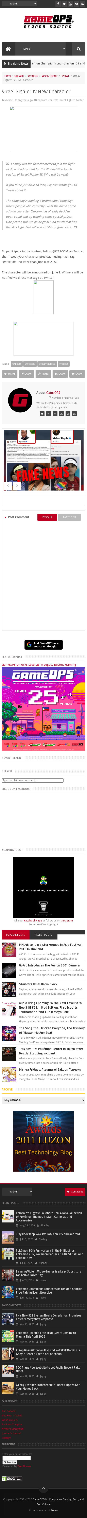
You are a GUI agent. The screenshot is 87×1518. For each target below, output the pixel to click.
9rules (54, 1510)
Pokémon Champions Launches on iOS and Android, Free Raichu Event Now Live (49, 1290)
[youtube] (70, 4)
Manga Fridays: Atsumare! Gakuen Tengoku (50, 1069)
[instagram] (76, 4)
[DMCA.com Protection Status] (12, 1480)
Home (7, 75)
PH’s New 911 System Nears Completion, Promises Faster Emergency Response (48, 1317)
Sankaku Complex (12, 1424)
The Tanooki (9, 1411)
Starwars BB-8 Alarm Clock (38, 984)
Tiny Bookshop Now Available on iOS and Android (48, 1234)
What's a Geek (10, 1420)
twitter (65, 75)
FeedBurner (24, 1466)
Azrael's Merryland (12, 1428)
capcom (19, 75)
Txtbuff (6, 1437)
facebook (69, 517)
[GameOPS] (42, 413)
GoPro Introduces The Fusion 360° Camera (49, 965)
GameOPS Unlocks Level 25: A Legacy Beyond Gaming (39, 664)
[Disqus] (43, 575)
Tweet (11, 373)
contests (33, 75)
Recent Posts (43, 934)
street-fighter (49, 75)
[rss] (82, 4)
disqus (47, 517)
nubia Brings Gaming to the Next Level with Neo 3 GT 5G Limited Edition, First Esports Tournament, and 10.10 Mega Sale (50, 1007)
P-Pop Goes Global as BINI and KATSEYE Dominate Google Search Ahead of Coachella (48, 1352)
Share (27, 373)
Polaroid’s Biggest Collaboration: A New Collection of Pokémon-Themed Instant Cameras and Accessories (49, 1217)
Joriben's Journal (11, 1433)
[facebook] (58, 4)
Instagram (67, 920)
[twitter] (64, 4)
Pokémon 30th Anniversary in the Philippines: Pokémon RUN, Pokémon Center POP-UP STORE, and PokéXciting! (49, 1254)
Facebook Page (33, 920)
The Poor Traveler (12, 1415)
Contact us (76, 1191)
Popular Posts (15, 934)
